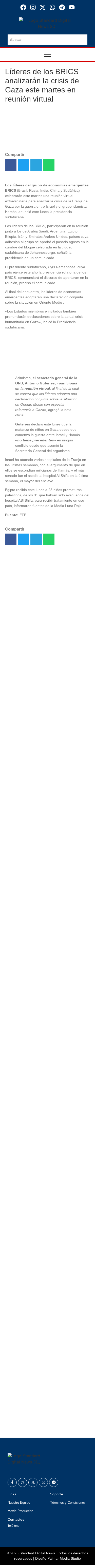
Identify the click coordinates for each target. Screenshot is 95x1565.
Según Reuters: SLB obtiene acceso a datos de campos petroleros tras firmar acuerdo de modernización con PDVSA (46, 679)
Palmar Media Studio (64, 1558)
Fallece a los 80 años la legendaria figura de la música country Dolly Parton (45, 644)
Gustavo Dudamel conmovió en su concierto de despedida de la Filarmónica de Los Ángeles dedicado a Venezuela (47, 1348)
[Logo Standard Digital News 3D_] (47, 23)
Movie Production (20, 1511)
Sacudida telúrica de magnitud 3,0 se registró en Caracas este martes (47, 1310)
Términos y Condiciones (68, 1502)
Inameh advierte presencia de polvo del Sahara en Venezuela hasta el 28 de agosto (46, 791)
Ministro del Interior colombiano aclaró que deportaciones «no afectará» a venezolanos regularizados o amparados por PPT (43, 762)
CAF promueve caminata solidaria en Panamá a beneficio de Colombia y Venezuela (46, 1280)
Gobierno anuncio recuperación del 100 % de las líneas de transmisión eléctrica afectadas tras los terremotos (44, 717)
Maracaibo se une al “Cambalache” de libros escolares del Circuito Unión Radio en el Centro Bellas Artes (47, 614)
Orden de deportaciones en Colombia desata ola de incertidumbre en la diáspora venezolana (46, 850)
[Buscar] (82, 39)
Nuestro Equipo (19, 1502)
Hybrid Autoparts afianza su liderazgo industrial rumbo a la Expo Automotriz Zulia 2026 (47, 579)
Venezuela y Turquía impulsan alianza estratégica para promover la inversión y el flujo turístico (46, 1421)
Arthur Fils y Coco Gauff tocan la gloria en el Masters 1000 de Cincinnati (45, 1383)
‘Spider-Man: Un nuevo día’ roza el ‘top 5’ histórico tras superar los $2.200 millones (41, 817)
